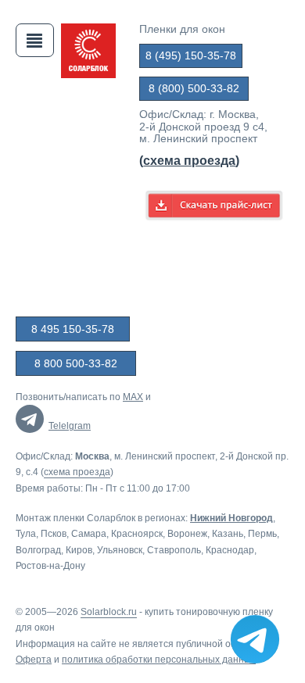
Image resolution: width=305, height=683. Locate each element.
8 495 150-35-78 (72, 329)
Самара (88, 533)
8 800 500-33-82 (75, 363)
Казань (227, 533)
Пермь (262, 533)
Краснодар (230, 550)
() (189, 160)
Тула (26, 533)
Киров (79, 550)
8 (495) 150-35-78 (190, 55)
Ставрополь (174, 550)
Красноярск (137, 533)
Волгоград (38, 550)
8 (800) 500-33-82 (194, 88)
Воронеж (187, 533)
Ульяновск (119, 550)
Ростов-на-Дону (50, 565)
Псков (53, 533)
